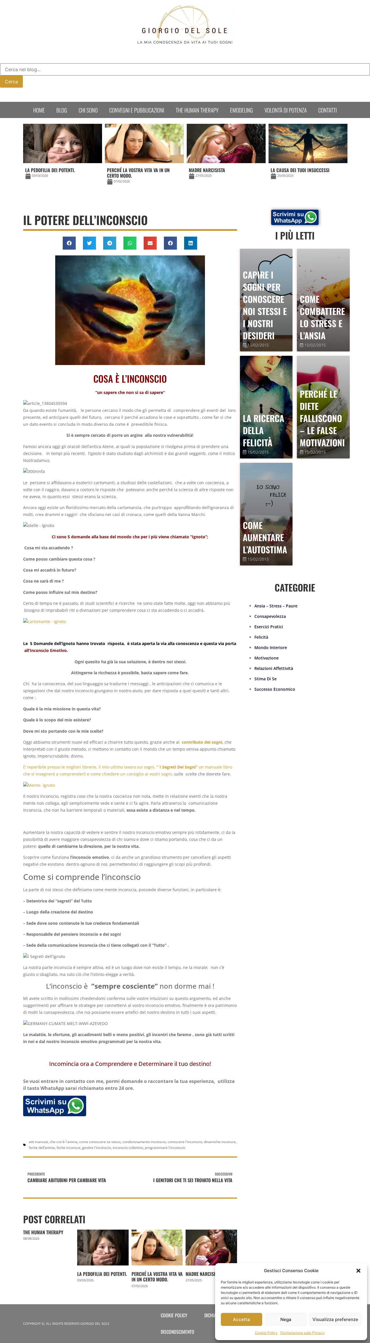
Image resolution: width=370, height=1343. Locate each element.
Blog (61, 110)
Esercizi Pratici (268, 626)
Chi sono (88, 110)
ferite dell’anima (42, 1147)
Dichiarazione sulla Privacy (302, 1333)
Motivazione (266, 658)
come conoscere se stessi (100, 1141)
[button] (358, 1271)
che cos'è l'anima (63, 1141)
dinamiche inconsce (220, 1141)
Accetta (241, 1319)
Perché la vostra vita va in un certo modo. (157, 1276)
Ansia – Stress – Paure (275, 606)
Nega (285, 1319)
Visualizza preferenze (335, 1319)
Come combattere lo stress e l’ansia (322, 317)
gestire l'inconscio (96, 1147)
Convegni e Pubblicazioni (136, 110)
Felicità (261, 637)
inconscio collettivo (128, 1147)
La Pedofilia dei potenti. (102, 1273)
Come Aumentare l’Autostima (265, 537)
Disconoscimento (177, 1331)
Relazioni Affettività (273, 668)
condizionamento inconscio (144, 1141)
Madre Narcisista (204, 1273)
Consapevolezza (270, 616)
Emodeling (241, 110)
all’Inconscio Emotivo (45, 650)
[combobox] (185, 69)
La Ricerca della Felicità (263, 430)
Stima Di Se (265, 678)
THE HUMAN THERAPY (43, 1232)
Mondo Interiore (270, 647)
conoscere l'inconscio (185, 1141)
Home (39, 110)
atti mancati (38, 1141)
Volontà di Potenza (285, 110)
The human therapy (197, 110)
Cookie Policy (266, 1333)
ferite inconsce (68, 1147)
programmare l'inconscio (165, 1147)
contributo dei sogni (202, 742)
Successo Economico (274, 689)
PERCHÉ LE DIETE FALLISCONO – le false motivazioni (322, 418)
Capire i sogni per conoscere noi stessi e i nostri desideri (265, 305)
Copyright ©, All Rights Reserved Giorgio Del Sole (66, 1323)
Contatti (327, 110)
